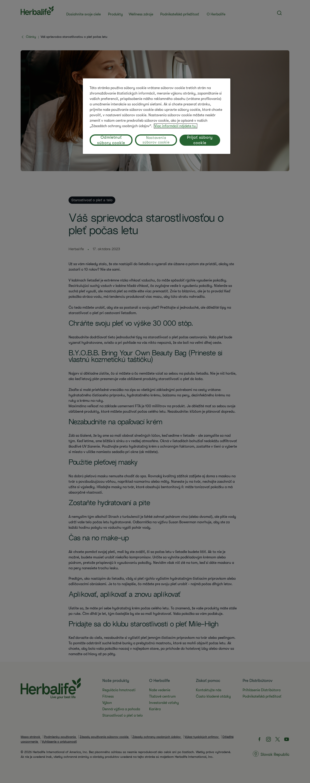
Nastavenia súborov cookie (156, 140)
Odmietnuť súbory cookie (111, 140)
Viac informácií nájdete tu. (175, 126)
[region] (156, 116)
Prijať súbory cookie (200, 140)
